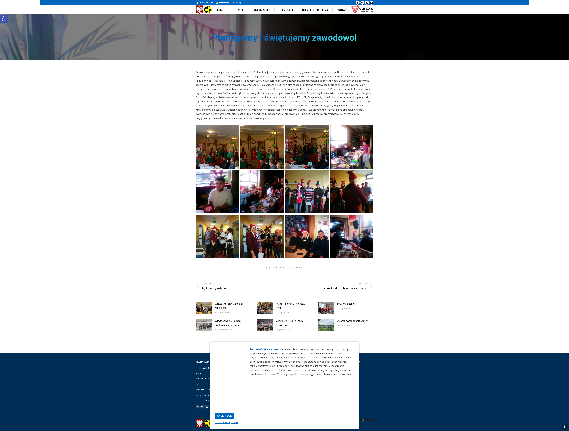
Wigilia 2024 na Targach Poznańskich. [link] (289, 323)
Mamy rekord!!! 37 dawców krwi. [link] (290, 306)
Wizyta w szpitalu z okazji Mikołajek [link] (229, 306)
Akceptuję (224, 416)
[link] (4, 19)
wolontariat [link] (281, 267)
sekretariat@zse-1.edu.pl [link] (230, 3)
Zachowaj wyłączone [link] (226, 422)
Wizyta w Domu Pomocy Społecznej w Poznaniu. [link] (228, 323)
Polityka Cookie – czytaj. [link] (265, 349)
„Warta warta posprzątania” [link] (352, 320)
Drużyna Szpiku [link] (346, 303)
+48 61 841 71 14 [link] (206, 3)
